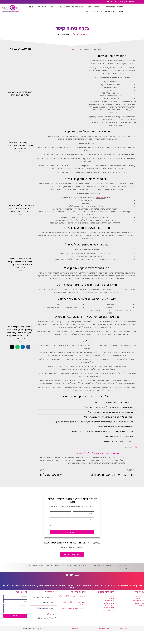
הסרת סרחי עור (109, 600)
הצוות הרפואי (140, 598)
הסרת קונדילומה (109, 598)
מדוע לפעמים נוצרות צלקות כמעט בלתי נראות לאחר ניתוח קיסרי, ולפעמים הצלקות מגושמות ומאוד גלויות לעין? (94, 422)
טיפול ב (102, 198)
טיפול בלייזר (75, 34)
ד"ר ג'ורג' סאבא (75, 49)
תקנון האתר (123, 629)
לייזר (97, 198)
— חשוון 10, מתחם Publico (73, 608)
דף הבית (84, 34)
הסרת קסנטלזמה (109, 603)
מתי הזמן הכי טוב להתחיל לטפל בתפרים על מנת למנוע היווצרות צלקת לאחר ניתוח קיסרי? (101, 432)
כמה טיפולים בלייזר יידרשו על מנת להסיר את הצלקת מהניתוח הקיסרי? (108, 417)
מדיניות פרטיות (104, 629)
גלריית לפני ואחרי (138, 603)
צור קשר (141, 605)
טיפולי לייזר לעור (109, 608)
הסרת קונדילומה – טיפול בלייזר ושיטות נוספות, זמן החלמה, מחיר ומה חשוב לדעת (20, 145)
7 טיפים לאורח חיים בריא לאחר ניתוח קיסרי (118, 441)
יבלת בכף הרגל (109, 605)
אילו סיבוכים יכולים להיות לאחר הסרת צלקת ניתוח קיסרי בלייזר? (110, 412)
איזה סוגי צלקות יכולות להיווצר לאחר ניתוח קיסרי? (115, 427)
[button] (87, 402)
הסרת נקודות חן (109, 596)
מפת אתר (75, 629)
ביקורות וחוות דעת (138, 600)
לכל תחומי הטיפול (108, 610)
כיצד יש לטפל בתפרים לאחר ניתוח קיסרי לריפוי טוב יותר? (113, 402)
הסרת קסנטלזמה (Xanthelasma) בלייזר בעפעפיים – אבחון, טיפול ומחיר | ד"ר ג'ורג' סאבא (20, 208)
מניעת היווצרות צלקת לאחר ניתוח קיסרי (119, 437)
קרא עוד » (20, 98)
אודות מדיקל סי (139, 596)
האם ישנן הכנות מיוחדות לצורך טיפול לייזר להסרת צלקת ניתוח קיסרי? (108, 407)
